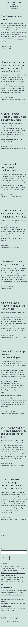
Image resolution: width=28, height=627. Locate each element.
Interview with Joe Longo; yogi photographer (11, 167)
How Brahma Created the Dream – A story (12, 577)
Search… (3, 548)
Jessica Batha (5, 603)
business (11, 148)
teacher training (17, 99)
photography (12, 196)
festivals (11, 337)
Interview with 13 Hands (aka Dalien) (16, 590)
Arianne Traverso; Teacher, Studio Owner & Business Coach (13, 116)
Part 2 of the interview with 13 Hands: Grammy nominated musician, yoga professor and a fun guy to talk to (14, 582)
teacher (3, 150)
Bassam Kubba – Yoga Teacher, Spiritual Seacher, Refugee (13, 354)
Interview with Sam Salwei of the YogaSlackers (14, 566)
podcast (11, 99)
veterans (24, 99)
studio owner (21, 148)
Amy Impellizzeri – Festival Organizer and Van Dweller (13, 305)
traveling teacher (22, 337)
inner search (12, 247)
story (10, 48)
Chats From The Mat (9, 618)
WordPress (15, 621)
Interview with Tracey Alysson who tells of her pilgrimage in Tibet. (13, 213)
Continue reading (15, 92)
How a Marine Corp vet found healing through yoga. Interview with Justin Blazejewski (14, 599)
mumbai (3, 608)
